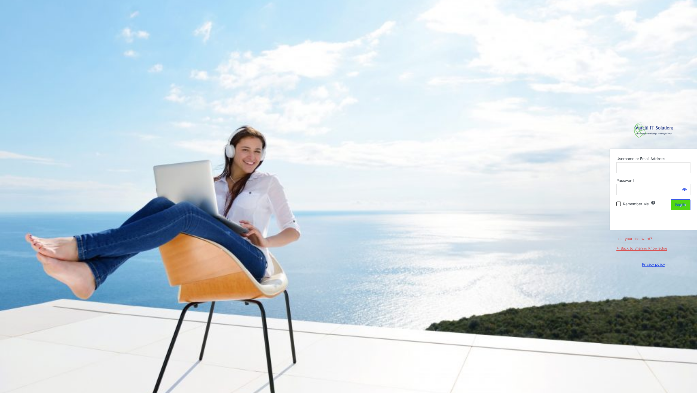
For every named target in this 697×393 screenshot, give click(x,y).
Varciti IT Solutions (653, 130)
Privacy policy (653, 264)
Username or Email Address (640, 158)
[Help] (653, 202)
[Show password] (684, 189)
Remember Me (636, 204)
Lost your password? (634, 238)
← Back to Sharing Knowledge (641, 248)
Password (625, 180)
